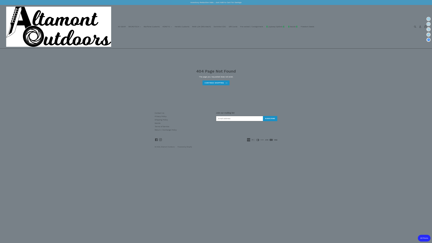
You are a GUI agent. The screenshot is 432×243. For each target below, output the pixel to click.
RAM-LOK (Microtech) (201, 27)
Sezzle (157, 123)
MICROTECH (135, 26)
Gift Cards (233, 27)
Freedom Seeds (307, 27)
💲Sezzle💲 (293, 27)
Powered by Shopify (185, 147)
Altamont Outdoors (168, 147)
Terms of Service (162, 126)
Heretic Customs (182, 27)
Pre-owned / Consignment (251, 27)
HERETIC (167, 26)
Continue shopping (214, 83)
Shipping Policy (161, 120)
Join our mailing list (225, 113)
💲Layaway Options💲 (275, 27)
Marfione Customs (152, 27)
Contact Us (159, 113)
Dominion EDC (220, 27)
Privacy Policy (160, 116)
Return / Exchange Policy (166, 130)
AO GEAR (122, 27)
